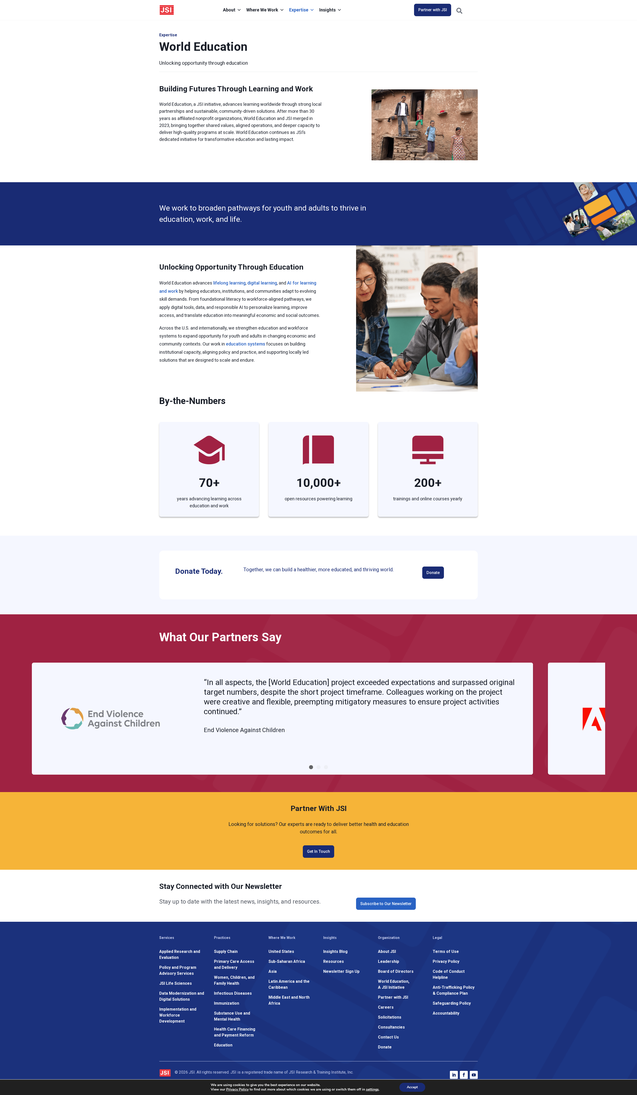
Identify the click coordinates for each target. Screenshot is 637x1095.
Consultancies (391, 1027)
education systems (245, 343)
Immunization (226, 1003)
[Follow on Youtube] (474, 1075)
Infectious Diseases (233, 993)
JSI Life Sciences (175, 983)
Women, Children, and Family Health (234, 980)
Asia (272, 971)
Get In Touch (318, 851)
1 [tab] (311, 767)
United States (281, 951)
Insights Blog (335, 951)
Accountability (446, 1013)
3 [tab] (325, 767)
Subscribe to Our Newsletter (386, 903)
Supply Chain (226, 951)
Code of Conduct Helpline (449, 974)
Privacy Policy (446, 961)
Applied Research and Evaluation (179, 954)
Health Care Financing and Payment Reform (234, 1032)
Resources (333, 961)
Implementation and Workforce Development (177, 1015)
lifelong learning (229, 283)
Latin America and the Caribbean (289, 984)
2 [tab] (318, 767)
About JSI (387, 951)
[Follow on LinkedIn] (454, 1075)
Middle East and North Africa (289, 1000)
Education (223, 1045)
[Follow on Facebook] (464, 1075)
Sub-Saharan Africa (286, 961)
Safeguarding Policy (452, 1003)
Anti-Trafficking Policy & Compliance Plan (454, 990)
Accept (412, 1087)
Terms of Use (446, 951)
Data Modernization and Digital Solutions (181, 996)
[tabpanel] (282, 719)
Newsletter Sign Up (341, 971)
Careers (386, 1007)
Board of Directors (396, 971)
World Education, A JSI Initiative (393, 984)
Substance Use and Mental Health (232, 1016)
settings (372, 1089)
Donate (433, 572)
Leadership (388, 961)
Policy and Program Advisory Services (177, 970)
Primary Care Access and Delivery (234, 964)
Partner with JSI (432, 9)
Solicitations (389, 1017)
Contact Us (388, 1037)
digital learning (262, 283)
